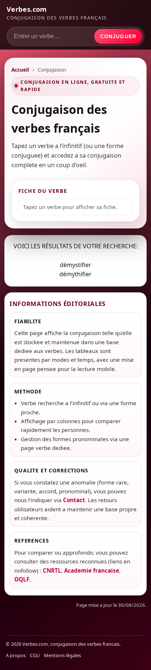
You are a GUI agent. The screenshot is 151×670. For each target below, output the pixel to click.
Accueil (20, 69)
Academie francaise (91, 570)
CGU (35, 655)
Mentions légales (62, 655)
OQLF (21, 579)
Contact (74, 500)
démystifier (75, 265)
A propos (16, 655)
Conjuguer (118, 36)
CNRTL (52, 570)
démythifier (75, 274)
